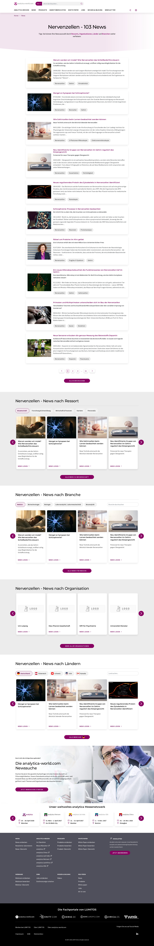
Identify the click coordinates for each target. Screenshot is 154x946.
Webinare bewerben (22, 881)
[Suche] (81, 4)
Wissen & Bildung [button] (95, 10)
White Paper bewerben (86, 846)
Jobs (80, 888)
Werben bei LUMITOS (22, 927)
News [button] (34, 10)
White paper (82, 885)
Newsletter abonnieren (23, 846)
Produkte (81, 881)
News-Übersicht (21, 849)
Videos (59, 878)
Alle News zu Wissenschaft (77, 477)
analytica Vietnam (43, 859)
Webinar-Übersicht (22, 885)
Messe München (42, 846)
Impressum (19, 934)
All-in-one (82, 892)
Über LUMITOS (39, 927)
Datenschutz (38, 934)
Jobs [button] (83, 10)
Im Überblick (41, 842)
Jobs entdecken (42, 878)
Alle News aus (75, 737)
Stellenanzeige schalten (45, 881)
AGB (28, 934)
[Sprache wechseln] (136, 10)
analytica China (42, 852)
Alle (38, 4)
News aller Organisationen (77, 646)
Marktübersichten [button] (58, 10)
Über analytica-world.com (57, 927)
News (80, 878)
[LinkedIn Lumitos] (137, 934)
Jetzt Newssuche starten (32, 789)
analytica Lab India (43, 856)
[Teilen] (130, 10)
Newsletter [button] (110, 10)
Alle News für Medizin (77, 571)
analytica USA (41, 866)
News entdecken (21, 842)
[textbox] (123, 504)
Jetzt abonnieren (119, 853)
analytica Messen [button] (21, 10)
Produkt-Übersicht (64, 849)
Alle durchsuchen (77, 381)
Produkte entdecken (64, 842)
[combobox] (123, 504)
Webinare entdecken (22, 878)
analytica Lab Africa (43, 863)
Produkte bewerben (64, 846)
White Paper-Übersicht (86, 849)
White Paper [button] (73, 10)
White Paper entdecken (86, 842)
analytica (39, 849)
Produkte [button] (43, 10)
